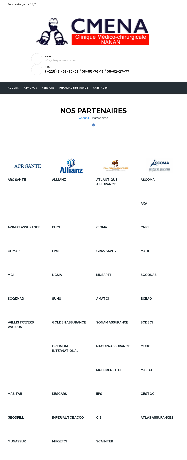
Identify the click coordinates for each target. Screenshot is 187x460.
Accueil (13, 87)
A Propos (30, 87)
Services (48, 87)
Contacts (100, 87)
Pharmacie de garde (73, 87)
